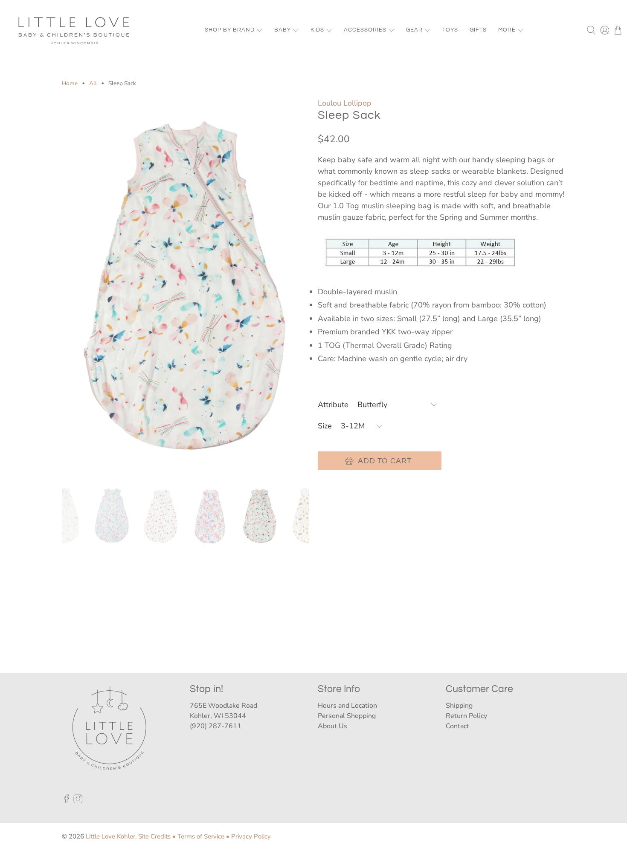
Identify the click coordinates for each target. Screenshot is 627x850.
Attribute (333, 404)
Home (70, 83)
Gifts (478, 30)
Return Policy (466, 716)
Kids (317, 30)
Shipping (459, 705)
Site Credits (154, 836)
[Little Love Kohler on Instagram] (78, 801)
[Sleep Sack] (185, 287)
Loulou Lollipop (345, 103)
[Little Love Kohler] (74, 30)
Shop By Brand (230, 30)
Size (325, 426)
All (93, 83)
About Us (332, 726)
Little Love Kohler (110, 836)
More (507, 30)
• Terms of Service (198, 836)
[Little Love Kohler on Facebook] (66, 801)
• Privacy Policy (248, 836)
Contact (457, 726)
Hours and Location (347, 705)
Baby (282, 30)
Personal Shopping (347, 716)
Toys (450, 30)
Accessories (365, 30)
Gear (414, 30)
